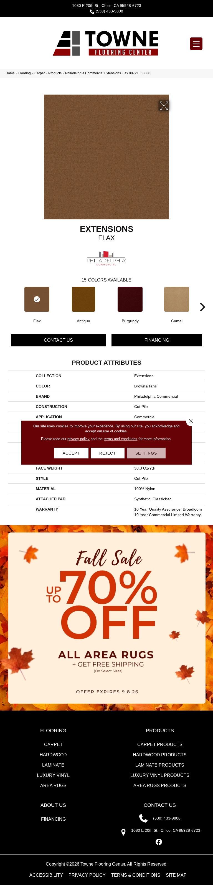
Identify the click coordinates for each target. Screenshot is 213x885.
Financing (156, 340)
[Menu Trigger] (196, 43)
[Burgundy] (130, 299)
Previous (11, 298)
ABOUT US (53, 805)
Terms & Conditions (135, 875)
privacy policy (78, 439)
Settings (146, 453)
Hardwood (53, 754)
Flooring (24, 73)
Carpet (39, 73)
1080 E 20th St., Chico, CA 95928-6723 (106, 5)
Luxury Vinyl (53, 775)
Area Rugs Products (159, 785)
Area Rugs (53, 785)
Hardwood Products (160, 754)
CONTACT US (160, 805)
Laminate (53, 765)
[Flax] (37, 299)
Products (55, 73)
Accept (71, 453)
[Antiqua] (83, 299)
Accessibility (46, 875)
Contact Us (58, 340)
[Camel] (176, 299)
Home (10, 73)
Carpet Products (159, 744)
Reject (107, 453)
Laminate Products (159, 765)
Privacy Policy (87, 875)
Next (202, 298)
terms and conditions (120, 439)
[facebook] (159, 842)
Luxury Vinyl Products (159, 775)
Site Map (176, 875)
